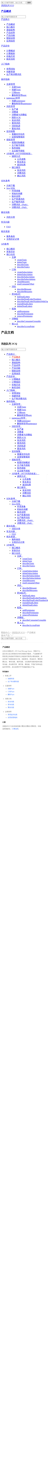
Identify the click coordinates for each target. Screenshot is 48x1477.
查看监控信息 (18, 134)
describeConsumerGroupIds (29, 321)
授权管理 (10, 140)
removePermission (25, 316)
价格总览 (10, 56)
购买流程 (10, 59)
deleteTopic (22, 262)
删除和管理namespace (22, 103)
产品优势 (10, 32)
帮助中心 (5, 632)
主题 (14, 257)
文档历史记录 (12, 239)
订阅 (14, 269)
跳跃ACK (16, 117)
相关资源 (5, 231)
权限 (14, 309)
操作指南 (5, 79)
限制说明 (10, 38)
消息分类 (10, 217)
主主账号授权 (18, 151)
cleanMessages (23, 281)
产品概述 (6, 11)
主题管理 (10, 84)
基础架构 (10, 30)
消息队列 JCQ (18, 632)
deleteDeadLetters (24, 306)
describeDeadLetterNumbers (29, 299)
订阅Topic (11, 692)
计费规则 (10, 53)
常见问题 (5, 222)
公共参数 (21, 159)
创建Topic (16, 90)
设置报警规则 (18, 137)
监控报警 (10, 131)
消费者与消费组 (19, 115)
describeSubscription (26, 277)
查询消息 (16, 123)
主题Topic (16, 87)
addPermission (23, 311)
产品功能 (10, 35)
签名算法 (21, 162)
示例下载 (10, 185)
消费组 (15, 319)
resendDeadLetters (25, 304)
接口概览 (10, 249)
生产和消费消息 (13, 74)
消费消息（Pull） (20, 207)
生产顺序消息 (18, 202)
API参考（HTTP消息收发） (19, 153)
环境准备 (16, 191)
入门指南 (5, 64)
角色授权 (16, 148)
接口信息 (10, 254)
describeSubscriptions (26, 279)
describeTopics (23, 267)
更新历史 (10, 251)
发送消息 (16, 120)
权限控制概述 (18, 142)
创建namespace (18, 101)
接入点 (15, 324)
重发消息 (16, 128)
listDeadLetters (23, 297)
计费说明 (15, 729)
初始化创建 (17, 193)
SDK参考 (5, 181)
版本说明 (16, 196)
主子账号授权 (18, 145)
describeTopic (23, 264)
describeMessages (24, 291)
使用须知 (10, 69)
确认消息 (21, 176)
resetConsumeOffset (25, 284)
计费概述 (10, 51)
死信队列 (16, 294)
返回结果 (21, 165)
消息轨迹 (16, 126)
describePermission (25, 314)
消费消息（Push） (20, 204)
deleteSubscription (25, 274)
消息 (14, 286)
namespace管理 (13, 98)
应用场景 (10, 41)
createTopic (22, 260)
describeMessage (24, 289)
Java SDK (10, 188)
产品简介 (5, 19)
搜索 (29, 3)
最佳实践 (5, 212)
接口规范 (16, 167)
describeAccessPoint (25, 326)
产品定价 (5, 46)
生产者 (15, 109)
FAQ (8, 227)
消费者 (15, 112)
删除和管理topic (19, 95)
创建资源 (10, 71)
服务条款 (10, 236)
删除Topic (11, 694)
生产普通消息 (18, 199)
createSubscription (25, 272)
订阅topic (16, 92)
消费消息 (21, 173)
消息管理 (10, 106)
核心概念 (10, 27)
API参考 (5, 244)
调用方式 (16, 156)
